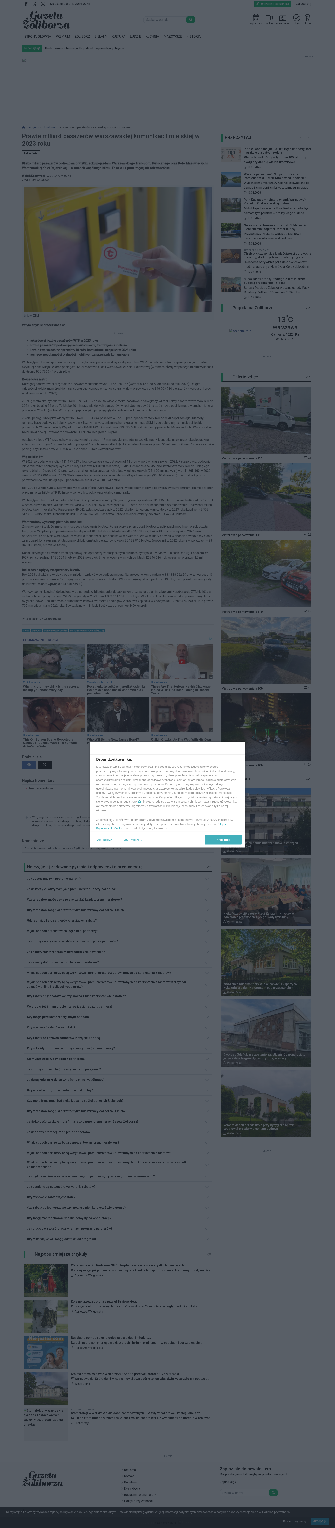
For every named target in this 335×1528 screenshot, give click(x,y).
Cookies (119, 828)
